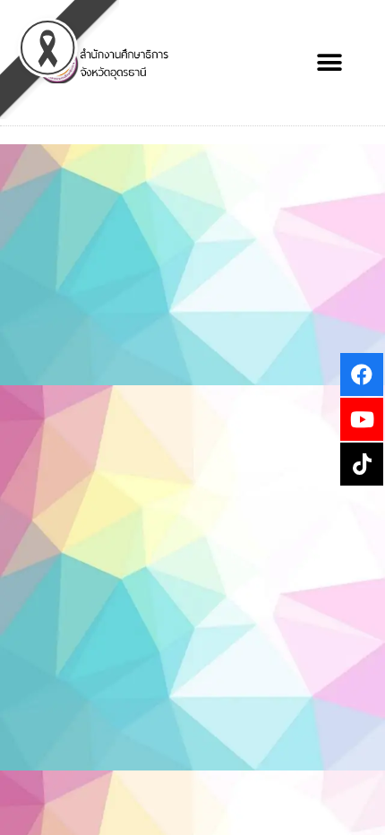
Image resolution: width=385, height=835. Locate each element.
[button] (329, 63)
